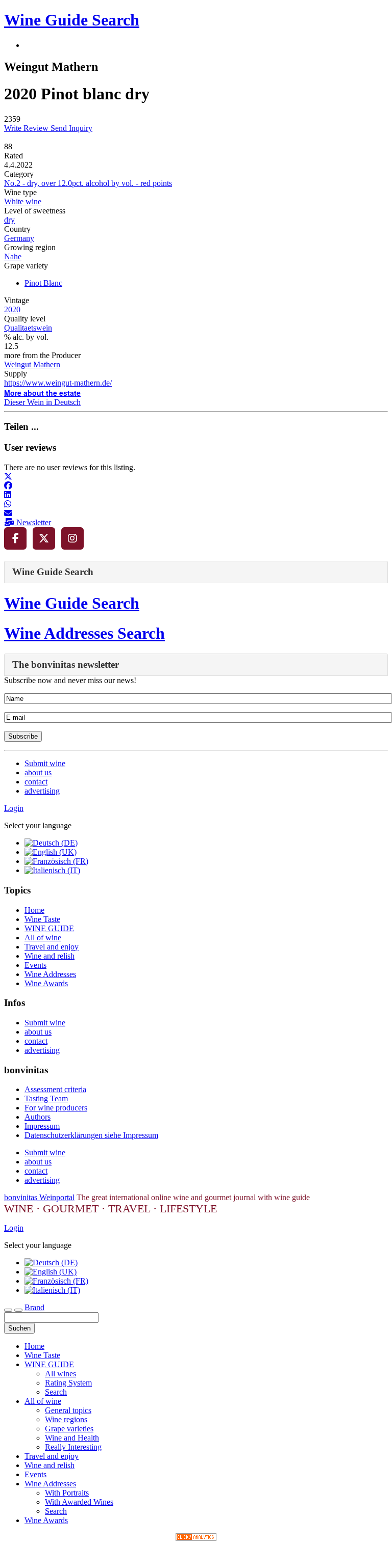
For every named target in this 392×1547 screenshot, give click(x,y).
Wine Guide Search (71, 20)
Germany (19, 238)
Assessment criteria (55, 1089)
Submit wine (44, 763)
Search (56, 1392)
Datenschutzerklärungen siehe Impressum (91, 1135)
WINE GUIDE (49, 928)
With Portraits (67, 1492)
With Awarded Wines (79, 1502)
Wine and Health (72, 1437)
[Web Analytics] (196, 1538)
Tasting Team (46, 1098)
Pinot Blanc (43, 283)
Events (35, 965)
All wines (60, 1373)
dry (9, 219)
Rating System (68, 1382)
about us (38, 772)
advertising (42, 790)
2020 (12, 309)
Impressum (42, 1126)
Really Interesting (73, 1447)
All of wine (42, 937)
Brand (34, 1307)
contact (35, 781)
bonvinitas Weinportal (39, 1197)
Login (13, 808)
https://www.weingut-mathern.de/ (58, 382)
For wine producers (55, 1107)
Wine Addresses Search (84, 633)
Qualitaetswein (28, 327)
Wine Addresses (50, 974)
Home (34, 910)
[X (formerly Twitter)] (44, 538)
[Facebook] (15, 538)
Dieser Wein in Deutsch (42, 402)
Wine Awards (46, 983)
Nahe (12, 256)
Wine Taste (42, 919)
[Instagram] (72, 538)
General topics (68, 1410)
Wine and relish (49, 956)
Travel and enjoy (51, 946)
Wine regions (66, 1419)
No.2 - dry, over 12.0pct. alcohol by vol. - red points (88, 183)
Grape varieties (69, 1428)
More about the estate (42, 393)
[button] (8, 476)
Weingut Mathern (32, 364)
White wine (22, 201)
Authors (37, 1116)
